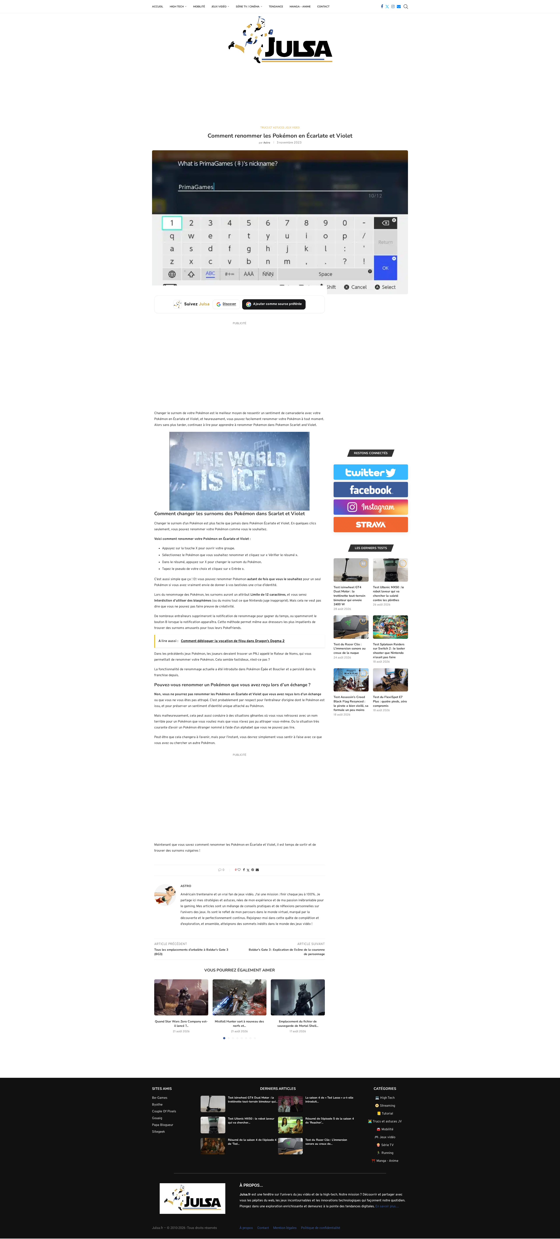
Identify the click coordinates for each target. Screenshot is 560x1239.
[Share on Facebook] (244, 870)
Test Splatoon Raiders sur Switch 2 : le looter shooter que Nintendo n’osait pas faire (389, 650)
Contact (323, 6)
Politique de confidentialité (320, 1228)
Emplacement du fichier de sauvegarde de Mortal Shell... (297, 1023)
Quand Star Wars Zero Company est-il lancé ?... (181, 1023)
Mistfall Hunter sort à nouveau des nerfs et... (239, 1023)
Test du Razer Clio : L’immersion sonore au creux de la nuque (350, 648)
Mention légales (285, 1228)
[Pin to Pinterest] (252, 870)
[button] (160, 1009)
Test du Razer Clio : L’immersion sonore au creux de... (326, 1142)
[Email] (399, 6)
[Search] (406, 6)
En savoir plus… (387, 1206)
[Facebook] (382, 6)
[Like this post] (239, 870)
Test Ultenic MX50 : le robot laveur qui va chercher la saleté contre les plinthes (388, 593)
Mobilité (199, 6)
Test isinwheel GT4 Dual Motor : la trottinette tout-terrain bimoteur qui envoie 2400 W (349, 595)
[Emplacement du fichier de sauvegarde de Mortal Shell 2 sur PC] (298, 997)
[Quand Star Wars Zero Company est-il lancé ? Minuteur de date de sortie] (181, 997)
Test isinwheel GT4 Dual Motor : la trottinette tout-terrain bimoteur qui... (253, 1100)
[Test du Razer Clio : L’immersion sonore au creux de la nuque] (351, 627)
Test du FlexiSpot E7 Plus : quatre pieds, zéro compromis (390, 701)
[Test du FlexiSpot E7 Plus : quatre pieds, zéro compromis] (390, 680)
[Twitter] (387, 6)
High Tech (177, 6)
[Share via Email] (257, 870)
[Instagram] (393, 6)
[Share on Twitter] (248, 870)
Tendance (276, 6)
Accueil (157, 6)
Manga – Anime (300, 6)
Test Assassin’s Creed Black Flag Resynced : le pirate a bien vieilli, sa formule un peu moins (351, 703)
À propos (246, 1228)
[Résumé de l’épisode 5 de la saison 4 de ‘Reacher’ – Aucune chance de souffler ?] (290, 1125)
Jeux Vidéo (219, 6)
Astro (266, 143)
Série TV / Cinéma (247, 6)
